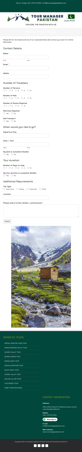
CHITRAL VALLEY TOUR (12, 374)
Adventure (10, 189)
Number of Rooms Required (15, 103)
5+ (31, 90)
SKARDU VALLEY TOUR (12, 352)
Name (6, 53)
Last (28, 60)
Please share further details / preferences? (22, 203)
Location (7, 194)
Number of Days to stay (13, 165)
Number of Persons (11, 88)
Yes (7, 113)
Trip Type (7, 186)
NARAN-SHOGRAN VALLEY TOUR (15, 348)
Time (28, 147)
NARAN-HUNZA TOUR (11, 361)
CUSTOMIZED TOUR (11, 383)
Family (21, 189)
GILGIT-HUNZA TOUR (11, 370)
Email (6, 64)
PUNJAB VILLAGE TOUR (12, 379)
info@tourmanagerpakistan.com (54, 3)
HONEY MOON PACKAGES (13, 388)
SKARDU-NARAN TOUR (12, 357)
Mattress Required (11, 111)
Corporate (33, 189)
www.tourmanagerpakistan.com (53, 432)
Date (4, 147)
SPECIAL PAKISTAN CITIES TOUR (15, 343)
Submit (7, 221)
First (4, 60)
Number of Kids (10, 95)
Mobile (6, 73)
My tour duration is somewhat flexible (19, 173)
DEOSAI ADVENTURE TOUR (13, 365)
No (15, 113)
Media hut (64, 441)
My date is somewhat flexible (16, 152)
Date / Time (8, 141)
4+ (25, 106)
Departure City (9, 132)
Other (44, 189)
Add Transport (9, 118)
